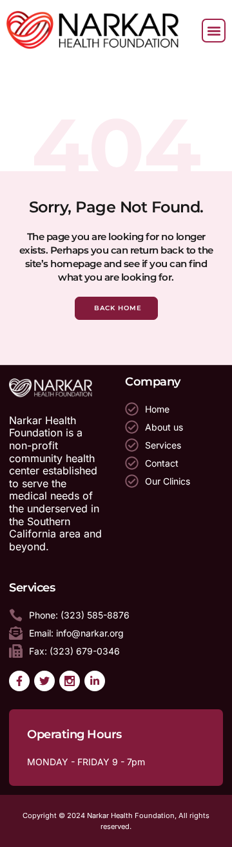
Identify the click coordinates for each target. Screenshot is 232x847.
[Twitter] (44, 681)
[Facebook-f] (19, 681)
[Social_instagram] (69, 681)
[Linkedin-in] (94, 681)
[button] (214, 30)
